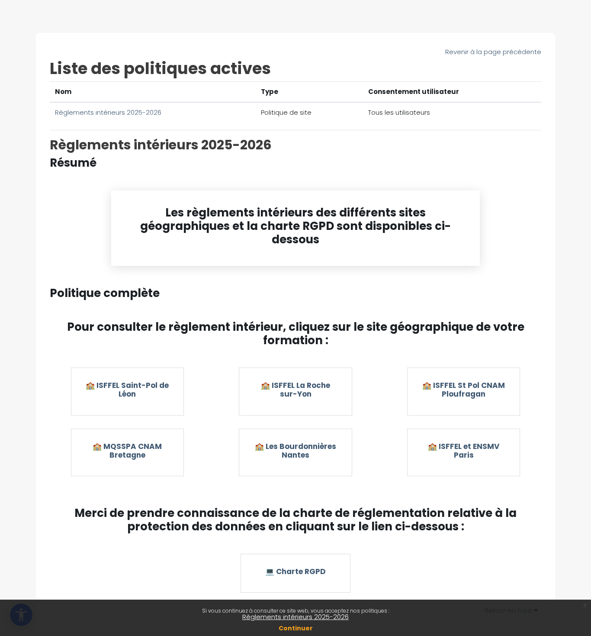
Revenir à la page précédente (493, 51)
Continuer (296, 628)
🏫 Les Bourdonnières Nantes (295, 450)
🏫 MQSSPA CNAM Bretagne (127, 450)
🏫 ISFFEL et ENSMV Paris (463, 450)
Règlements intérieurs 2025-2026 (295, 616)
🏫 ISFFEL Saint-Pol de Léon (127, 389)
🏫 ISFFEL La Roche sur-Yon (295, 389)
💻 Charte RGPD (295, 571)
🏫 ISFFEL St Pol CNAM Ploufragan (463, 389)
